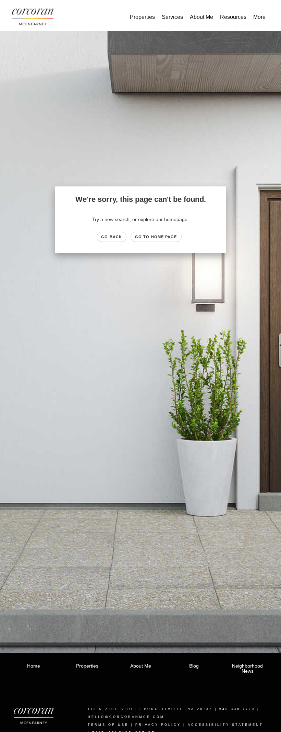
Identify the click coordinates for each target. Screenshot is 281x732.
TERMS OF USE (108, 725)
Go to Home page (156, 237)
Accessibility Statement (225, 725)
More (259, 17)
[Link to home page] (36, 17)
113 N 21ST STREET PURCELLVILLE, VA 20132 (150, 709)
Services (172, 17)
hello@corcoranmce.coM (126, 717)
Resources (233, 17)
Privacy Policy (158, 725)
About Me (201, 17)
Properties (142, 17)
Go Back (111, 237)
